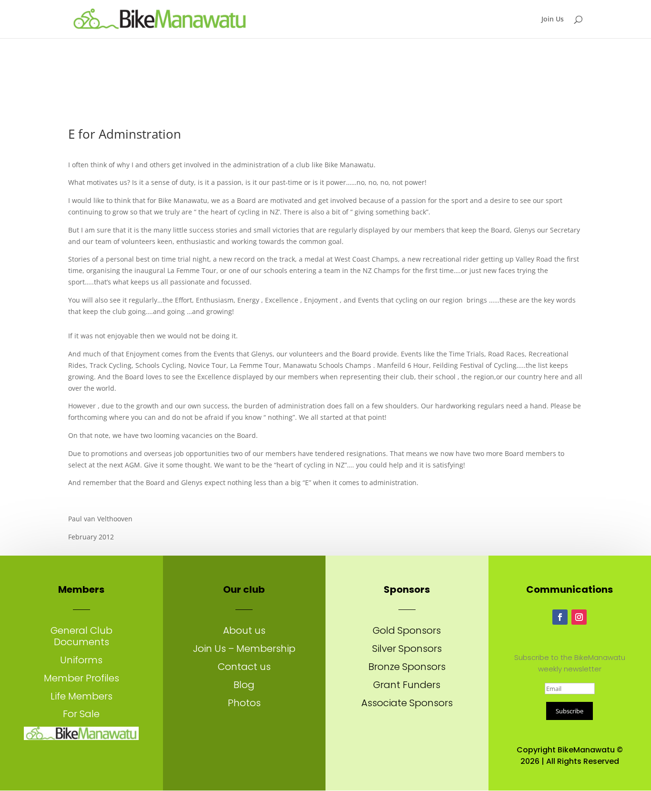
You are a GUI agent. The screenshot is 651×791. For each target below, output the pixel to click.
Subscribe (569, 711)
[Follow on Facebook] (560, 617)
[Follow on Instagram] (579, 617)
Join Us (552, 19)
